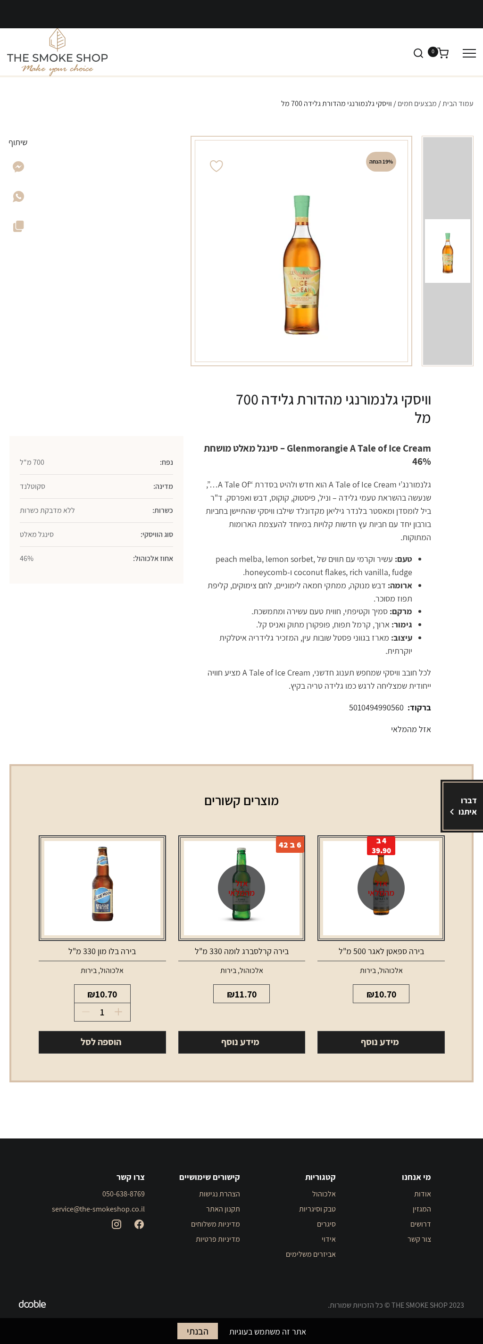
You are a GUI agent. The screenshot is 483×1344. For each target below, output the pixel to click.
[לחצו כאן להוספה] (121, 1012)
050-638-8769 (123, 1194)
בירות (368, 970)
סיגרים (326, 1224)
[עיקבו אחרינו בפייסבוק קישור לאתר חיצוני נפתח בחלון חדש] (139, 1224)
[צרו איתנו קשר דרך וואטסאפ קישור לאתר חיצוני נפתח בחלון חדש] (18, 199)
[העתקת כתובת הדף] (18, 228)
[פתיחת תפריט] (469, 53)
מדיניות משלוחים (215, 1224)
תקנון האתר (223, 1209)
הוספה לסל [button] (101, 1042)
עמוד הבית (458, 103)
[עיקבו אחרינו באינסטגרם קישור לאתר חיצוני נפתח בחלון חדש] (116, 1224)
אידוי (329, 1239)
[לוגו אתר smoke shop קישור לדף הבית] (57, 52)
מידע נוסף (380, 1042)
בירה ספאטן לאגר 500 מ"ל (381, 951)
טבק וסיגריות (317, 1209)
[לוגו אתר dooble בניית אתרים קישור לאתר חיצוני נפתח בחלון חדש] (32, 1305)
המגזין (422, 1209)
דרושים (420, 1224)
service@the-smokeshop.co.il (98, 1209)
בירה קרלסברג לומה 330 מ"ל (242, 951)
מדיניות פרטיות (218, 1239)
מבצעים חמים (417, 103)
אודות (422, 1194)
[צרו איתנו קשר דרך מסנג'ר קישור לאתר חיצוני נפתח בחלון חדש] (19, 169)
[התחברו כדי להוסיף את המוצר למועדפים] (216, 166)
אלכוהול (391, 970)
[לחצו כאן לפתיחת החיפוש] (418, 53)
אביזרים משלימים (311, 1254)
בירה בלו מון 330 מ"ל (102, 951)
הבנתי (197, 1331)
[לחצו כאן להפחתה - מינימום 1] (83, 1012)
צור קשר (419, 1239)
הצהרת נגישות (219, 1194)
